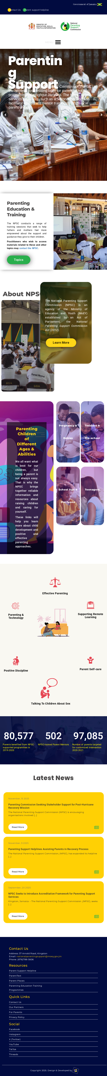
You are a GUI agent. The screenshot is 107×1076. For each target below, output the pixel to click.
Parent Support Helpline (22, 970)
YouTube (14, 1044)
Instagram (14, 1034)
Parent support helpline (36, 10)
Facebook (14, 1029)
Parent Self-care (90, 669)
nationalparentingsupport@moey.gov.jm (39, 956)
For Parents (15, 1012)
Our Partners (16, 1007)
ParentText (15, 975)
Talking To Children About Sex (50, 703)
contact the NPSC (28, 248)
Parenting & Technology (16, 616)
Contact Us (15, 10)
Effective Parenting (55, 593)
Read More (18, 827)
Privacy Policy (16, 1017)
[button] (49, 42)
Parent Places (17, 980)
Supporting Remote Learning (90, 615)
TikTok (12, 1049)
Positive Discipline (16, 670)
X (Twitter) (15, 1039)
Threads (13, 1054)
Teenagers (92, 489)
